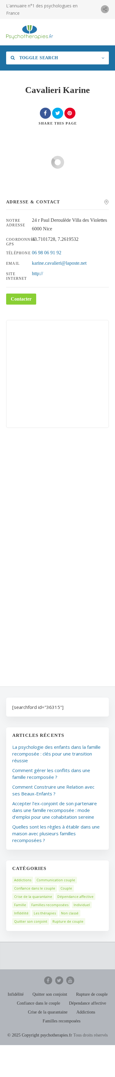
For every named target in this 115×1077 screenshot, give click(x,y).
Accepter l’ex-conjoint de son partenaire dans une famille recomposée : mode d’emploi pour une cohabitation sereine (54, 810)
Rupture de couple (67, 921)
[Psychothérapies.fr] (29, 32)
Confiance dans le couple (34, 888)
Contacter (21, 299)
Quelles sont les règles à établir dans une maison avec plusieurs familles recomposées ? (56, 833)
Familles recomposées (49, 904)
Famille (20, 904)
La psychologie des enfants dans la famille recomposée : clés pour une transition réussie (56, 754)
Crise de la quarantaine (33, 896)
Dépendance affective (75, 896)
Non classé (70, 913)
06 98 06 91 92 (46, 252)
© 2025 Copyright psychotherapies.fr (39, 1035)
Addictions (22, 880)
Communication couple (55, 880)
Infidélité (21, 913)
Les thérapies (45, 913)
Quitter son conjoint (30, 921)
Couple (66, 888)
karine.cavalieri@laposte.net (59, 263)
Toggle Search (38, 58)
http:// (37, 273)
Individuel (82, 904)
